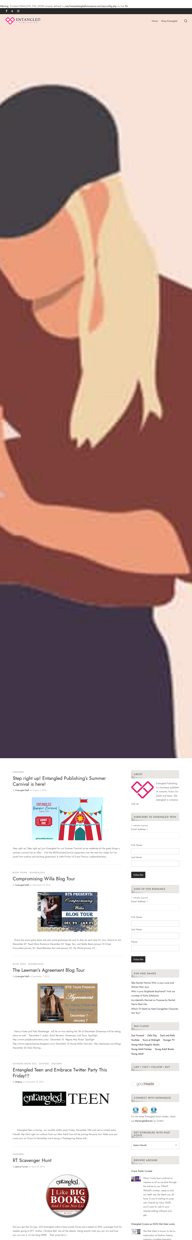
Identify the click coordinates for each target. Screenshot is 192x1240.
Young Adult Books (164, 1049)
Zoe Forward (137, 1035)
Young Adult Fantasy (141, 1049)
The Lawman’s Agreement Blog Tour (49, 970)
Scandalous (37, 872)
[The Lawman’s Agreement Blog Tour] (68, 1003)
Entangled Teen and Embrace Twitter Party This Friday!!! (60, 1072)
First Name (136, 845)
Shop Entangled (169, 21)
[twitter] (12, 11)
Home (155, 21)
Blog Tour (19, 963)
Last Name (136, 857)
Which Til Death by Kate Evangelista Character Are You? (154, 1011)
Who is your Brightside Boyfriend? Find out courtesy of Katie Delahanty (153, 993)
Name (134, 941)
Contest (44, 1063)
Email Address (139, 829)
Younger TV (169, 1040)
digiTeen (57, 1063)
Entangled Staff (22, 790)
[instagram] (18, 11)
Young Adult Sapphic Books (145, 1044)
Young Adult (137, 1053)
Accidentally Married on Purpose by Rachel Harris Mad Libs (153, 1002)
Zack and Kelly (167, 1035)
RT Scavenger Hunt (32, 1160)
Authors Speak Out (25, 1063)
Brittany (18, 1081)
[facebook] (6, 11)
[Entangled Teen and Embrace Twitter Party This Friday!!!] (67, 1099)
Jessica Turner (21, 1166)
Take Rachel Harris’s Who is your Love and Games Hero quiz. (152, 985)
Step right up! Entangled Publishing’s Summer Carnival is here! (59, 781)
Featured (18, 772)
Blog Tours (20, 872)
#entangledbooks (144, 1121)
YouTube (135, 1040)
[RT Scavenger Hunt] (67, 1196)
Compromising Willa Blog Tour (44, 878)
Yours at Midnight (151, 1040)
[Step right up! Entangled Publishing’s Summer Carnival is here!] (67, 818)
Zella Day (152, 1035)
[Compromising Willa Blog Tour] (68, 912)
